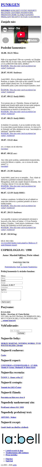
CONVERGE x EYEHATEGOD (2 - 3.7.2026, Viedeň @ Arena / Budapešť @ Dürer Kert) (19, 366)
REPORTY (32, 10)
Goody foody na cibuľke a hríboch (14, 427)
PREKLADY (6, 17)
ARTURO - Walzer (8, 417)
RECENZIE (5, 13)
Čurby (3, 355)
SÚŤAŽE (24, 17)
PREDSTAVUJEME (9, 15)
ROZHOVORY (27, 13)
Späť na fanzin (22, 267)
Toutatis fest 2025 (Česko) (11, 387)
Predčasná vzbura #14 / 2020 (12, 407)
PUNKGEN (10, 4)
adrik (15, 465)
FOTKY (24, 10)
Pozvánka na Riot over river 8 (13, 397)
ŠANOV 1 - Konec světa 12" (12, 377)
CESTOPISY (16, 13)
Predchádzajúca (10, 267)
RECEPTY (16, 17)
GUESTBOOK (34, 17)
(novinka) (4, 149)
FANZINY (29, 15)
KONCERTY (15, 10)
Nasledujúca (32, 267)
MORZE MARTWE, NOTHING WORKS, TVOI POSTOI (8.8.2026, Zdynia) (21, 344)
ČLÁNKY (21, 15)
